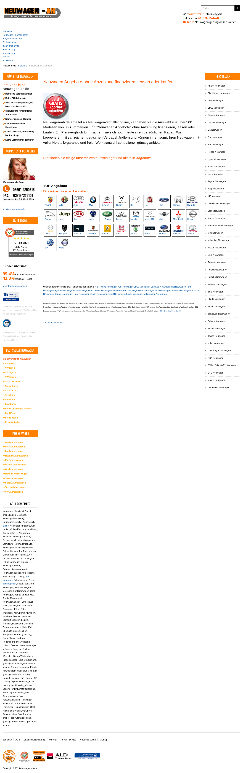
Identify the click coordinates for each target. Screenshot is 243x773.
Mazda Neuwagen (217, 218)
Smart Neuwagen (116, 294)
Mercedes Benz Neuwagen (125, 290)
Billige (6, 526)
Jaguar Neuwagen (217, 181)
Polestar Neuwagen (217, 270)
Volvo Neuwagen (216, 343)
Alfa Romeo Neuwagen (106, 287)
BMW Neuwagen (142, 287)
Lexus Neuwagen (216, 211)
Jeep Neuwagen (216, 188)
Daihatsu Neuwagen (161, 287)
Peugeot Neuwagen (181, 290)
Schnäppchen (9, 584)
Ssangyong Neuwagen (219, 314)
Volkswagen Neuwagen (155, 294)
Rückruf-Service (68, 740)
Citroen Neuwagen (217, 115)
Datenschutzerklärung (34, 740)
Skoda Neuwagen (98, 294)
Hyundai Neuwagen (64, 290)
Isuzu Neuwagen (216, 174)
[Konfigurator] (56, 106)
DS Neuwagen (215, 130)
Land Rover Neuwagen (100, 290)
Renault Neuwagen (63, 294)
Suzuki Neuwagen (134, 294)
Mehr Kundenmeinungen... (15, 286)
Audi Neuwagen (125, 287)
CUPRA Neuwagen (217, 122)
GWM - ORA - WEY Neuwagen (222, 365)
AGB (17, 740)
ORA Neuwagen (215, 358)
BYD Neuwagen (215, 373)
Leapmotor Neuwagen (218, 387)
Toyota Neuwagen (216, 336)
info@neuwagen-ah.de (14, 209)
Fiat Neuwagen (178, 287)
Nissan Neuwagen (217, 247)
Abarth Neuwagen (216, 86)
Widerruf (53, 740)
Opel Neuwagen (163, 290)
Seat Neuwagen (81, 294)
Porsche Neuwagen (217, 277)
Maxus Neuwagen (216, 380)
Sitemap (103, 740)
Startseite (7, 740)
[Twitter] (188, 8)
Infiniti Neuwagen (216, 166)
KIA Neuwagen (81, 290)
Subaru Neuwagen (217, 321)
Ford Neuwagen (215, 144)
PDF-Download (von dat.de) (170, 311)
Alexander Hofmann (53, 322)
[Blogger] (195, 8)
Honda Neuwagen (217, 152)
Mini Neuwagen (147, 290)
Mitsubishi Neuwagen (218, 240)
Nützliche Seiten (88, 740)
